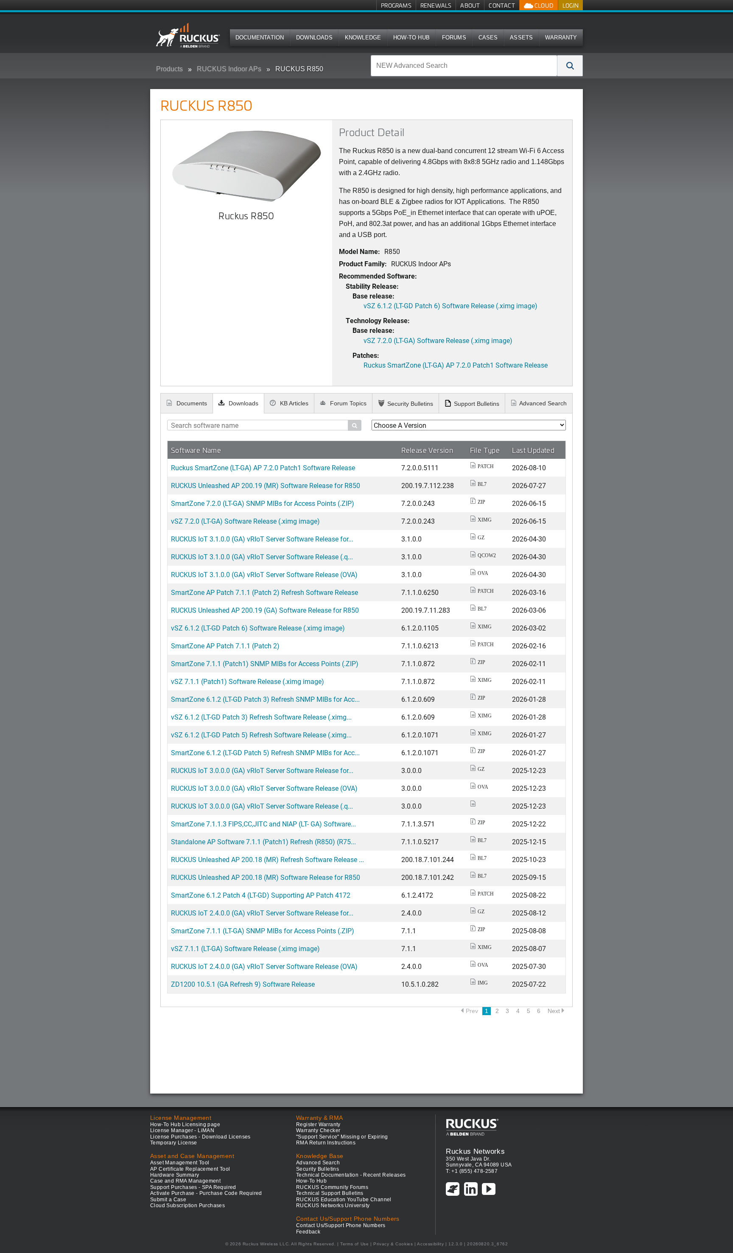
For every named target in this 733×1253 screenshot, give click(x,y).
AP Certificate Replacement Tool (190, 1169)
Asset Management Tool (179, 1163)
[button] (570, 65)
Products (169, 69)
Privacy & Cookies (393, 1244)
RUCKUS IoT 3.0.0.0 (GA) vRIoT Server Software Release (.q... (262, 805)
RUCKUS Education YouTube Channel (344, 1200)
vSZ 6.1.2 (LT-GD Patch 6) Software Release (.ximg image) (450, 305)
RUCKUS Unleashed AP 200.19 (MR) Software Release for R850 (265, 485)
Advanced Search (543, 403)
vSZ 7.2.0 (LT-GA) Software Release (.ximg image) (438, 340)
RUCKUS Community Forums (332, 1187)
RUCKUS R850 (299, 69)
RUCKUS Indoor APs (229, 69)
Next (554, 1010)
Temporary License (173, 1143)
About (470, 5)
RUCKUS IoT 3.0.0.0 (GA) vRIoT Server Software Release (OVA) (264, 788)
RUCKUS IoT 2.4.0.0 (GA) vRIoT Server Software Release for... (262, 912)
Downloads (314, 37)
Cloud (543, 5)
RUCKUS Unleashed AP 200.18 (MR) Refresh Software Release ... (267, 859)
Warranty (561, 37)
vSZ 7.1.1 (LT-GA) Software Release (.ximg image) (245, 948)
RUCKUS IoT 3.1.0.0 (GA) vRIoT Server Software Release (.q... (262, 556)
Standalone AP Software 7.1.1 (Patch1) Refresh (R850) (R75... (263, 841)
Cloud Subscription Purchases (187, 1205)
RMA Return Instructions (325, 1143)
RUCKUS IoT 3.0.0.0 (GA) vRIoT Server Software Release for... (262, 770)
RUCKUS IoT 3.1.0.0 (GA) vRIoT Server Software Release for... (262, 538)
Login (570, 5)
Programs (396, 5)
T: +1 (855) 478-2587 (472, 1171)
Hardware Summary (174, 1175)
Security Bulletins (410, 403)
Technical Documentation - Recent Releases (351, 1175)
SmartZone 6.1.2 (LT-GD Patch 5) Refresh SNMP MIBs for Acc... (265, 752)
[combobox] (464, 65)
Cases (488, 37)
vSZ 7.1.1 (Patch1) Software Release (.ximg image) (247, 681)
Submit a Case (168, 1200)
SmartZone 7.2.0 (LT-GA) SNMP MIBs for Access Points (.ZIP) (262, 503)
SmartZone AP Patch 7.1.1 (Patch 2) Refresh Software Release (264, 592)
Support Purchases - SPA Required (193, 1187)
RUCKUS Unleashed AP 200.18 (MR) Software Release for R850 (265, 877)
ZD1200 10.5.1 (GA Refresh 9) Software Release (243, 984)
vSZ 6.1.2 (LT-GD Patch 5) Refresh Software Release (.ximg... (261, 734)
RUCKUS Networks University (332, 1205)
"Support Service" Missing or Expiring (342, 1137)
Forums (454, 37)
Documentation (259, 37)
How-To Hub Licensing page (185, 1124)
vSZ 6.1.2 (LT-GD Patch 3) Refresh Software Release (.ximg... (261, 716)
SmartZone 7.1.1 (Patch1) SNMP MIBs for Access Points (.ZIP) (264, 663)
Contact (502, 5)
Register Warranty (318, 1124)
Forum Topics (347, 403)
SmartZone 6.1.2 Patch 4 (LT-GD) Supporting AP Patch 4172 (260, 894)
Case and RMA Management (185, 1181)
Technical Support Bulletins (330, 1193)
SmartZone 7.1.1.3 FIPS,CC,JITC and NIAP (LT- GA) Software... (263, 823)
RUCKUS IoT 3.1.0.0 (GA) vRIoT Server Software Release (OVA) (264, 574)
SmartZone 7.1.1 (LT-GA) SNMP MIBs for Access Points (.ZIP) (262, 930)
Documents (191, 403)
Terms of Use (354, 1244)
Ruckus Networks (475, 1151)
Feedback (308, 1232)
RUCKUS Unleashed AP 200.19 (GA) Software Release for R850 (265, 610)
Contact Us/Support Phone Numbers (341, 1225)
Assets (521, 37)
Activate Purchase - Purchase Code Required (206, 1193)
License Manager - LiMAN (182, 1130)
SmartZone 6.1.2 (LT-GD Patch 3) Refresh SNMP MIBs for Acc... (265, 699)
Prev (472, 1010)
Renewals (436, 5)
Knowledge (363, 37)
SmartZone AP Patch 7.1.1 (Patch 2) (225, 645)
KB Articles (293, 403)
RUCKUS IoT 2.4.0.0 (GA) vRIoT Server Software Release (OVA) (264, 966)
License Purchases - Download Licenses (200, 1137)
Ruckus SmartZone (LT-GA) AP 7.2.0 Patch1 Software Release (456, 364)
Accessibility (430, 1244)
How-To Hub (411, 37)
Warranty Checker (318, 1130)
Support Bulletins (476, 403)
